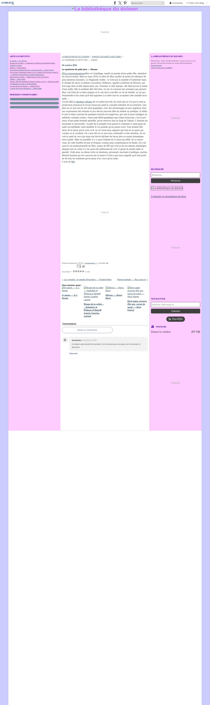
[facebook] (115, 3)
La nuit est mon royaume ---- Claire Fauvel (25, 86)
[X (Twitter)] (120, 3)
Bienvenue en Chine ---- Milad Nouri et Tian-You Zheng (29, 77)
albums (88, 101)
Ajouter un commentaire (87, 330)
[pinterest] (125, 3)
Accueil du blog (156, 65)
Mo (73, 161)
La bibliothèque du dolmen (75, 56)
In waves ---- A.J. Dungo (18, 61)
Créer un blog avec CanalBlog (161, 68)
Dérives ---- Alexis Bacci (18, 68)
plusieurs (80, 101)
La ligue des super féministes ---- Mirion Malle (26, 88)
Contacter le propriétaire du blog (168, 196)
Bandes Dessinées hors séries (106, 56)
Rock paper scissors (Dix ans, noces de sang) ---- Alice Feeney (32, 70)
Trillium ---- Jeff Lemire (17, 79)
